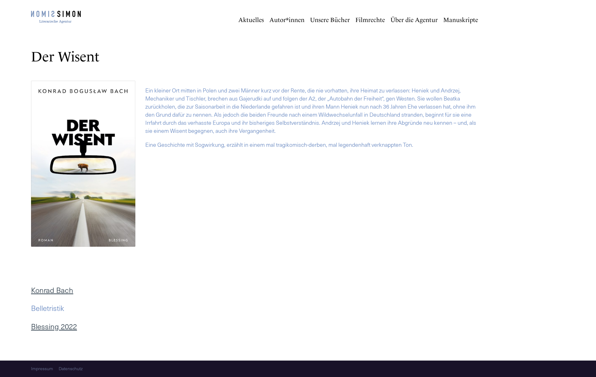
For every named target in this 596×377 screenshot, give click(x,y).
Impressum (42, 368)
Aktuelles (251, 20)
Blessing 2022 (54, 326)
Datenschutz (71, 368)
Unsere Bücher (330, 20)
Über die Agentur (414, 20)
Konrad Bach (52, 290)
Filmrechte (370, 20)
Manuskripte (460, 20)
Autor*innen (287, 20)
